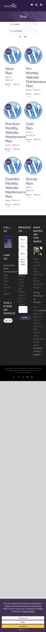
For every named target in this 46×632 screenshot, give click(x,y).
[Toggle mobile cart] (32, 4)
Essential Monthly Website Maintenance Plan (15, 187)
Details (17, 84)
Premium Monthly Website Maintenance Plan (15, 132)
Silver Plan (9, 71)
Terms (37, 370)
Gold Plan (29, 126)
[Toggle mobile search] (36, 4)
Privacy (17, 372)
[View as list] (25, 37)
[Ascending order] (35, 24)
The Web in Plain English (37, 351)
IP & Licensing (26, 372)
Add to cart (9, 85)
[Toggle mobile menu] (41, 4)
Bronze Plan (31, 181)
